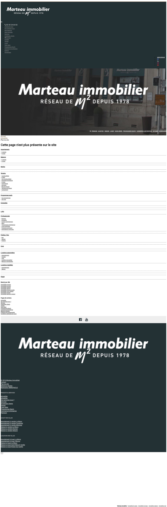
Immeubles (4, 203)
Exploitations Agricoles (8, 229)
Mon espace (161, 57)
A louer (3, 153)
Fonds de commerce (7, 228)
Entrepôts (4, 220)
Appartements (5, 149)
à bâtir (3, 177)
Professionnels (5, 216)
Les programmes (6, 198)
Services (7, 34)
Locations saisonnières (8, 253)
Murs (3, 223)
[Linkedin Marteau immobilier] (157, 61)
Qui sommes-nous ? (6, 301)
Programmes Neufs (10, 47)
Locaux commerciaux (7, 221)
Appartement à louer (11, 439)
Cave (2, 246)
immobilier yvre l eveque (7, 291)
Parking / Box (5, 235)
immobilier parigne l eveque (8, 294)
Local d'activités (6, 226)
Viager (3, 276)
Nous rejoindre (9, 32)
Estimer (7, 50)
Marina (3, 167)
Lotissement (5, 190)
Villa (3, 258)
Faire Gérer (3, 307)
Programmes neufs (6, 195)
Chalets (4, 257)
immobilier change (6, 287)
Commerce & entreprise (11, 49)
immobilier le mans (6, 284)
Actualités (4, 138)
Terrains (3, 173)
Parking (4, 240)
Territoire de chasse (7, 188)
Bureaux (4, 218)
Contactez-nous (9, 27)
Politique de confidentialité (8, 312)
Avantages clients (9, 36)
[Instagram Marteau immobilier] (157, 63)
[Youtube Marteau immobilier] (157, 65)
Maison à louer (9, 443)
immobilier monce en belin (8, 290)
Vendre (7, 41)
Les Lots (4, 199)
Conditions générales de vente (8, 314)
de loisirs (4, 185)
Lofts (2, 211)
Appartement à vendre (11, 421)
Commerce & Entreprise (7, 309)
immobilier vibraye (5, 288)
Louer (6, 43)
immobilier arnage (5, 292)
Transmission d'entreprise (8, 225)
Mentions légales (5, 311)
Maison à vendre (9, 427)
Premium (8, 38)
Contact (3, 382)
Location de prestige (7, 260)
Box (3, 237)
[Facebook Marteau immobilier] (157, 59)
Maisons (3, 157)
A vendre (4, 152)
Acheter (7, 39)
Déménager (8, 52)
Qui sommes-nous (10, 28)
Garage (3, 239)
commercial (5, 183)
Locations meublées (7, 265)
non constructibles (6, 179)
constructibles (5, 176)
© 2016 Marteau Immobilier (10, 380)
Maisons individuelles (7, 261)
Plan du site (5, 384)
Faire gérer (7, 45)
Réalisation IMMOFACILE (9, 388)
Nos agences (8, 30)
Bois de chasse (5, 186)
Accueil (3, 136)
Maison (4, 269)
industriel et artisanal (7, 180)
